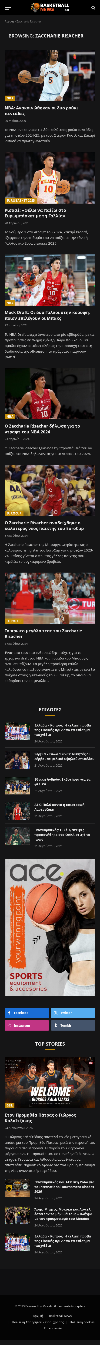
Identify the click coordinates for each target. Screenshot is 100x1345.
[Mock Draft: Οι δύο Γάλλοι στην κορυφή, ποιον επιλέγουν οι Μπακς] (50, 280)
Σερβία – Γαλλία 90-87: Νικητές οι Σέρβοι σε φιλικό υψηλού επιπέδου (64, 756)
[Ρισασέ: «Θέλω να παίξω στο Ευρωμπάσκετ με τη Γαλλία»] (50, 177)
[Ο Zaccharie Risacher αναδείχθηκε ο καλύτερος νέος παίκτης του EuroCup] (50, 490)
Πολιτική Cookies (82, 1322)
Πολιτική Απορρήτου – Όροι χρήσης (38, 1322)
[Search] (92, 7)
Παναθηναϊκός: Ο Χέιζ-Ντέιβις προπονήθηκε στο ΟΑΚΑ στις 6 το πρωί (62, 835)
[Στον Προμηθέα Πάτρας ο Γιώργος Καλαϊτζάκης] (50, 1082)
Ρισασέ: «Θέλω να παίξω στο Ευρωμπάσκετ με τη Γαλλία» (35, 213)
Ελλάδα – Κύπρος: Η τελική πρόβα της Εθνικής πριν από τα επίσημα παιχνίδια (62, 730)
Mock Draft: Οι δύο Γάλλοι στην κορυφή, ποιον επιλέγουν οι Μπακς (47, 315)
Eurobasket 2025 (21, 200)
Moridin (48, 1306)
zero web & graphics (71, 1306)
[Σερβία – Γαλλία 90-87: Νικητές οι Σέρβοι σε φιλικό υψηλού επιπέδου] (17, 760)
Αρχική (9, 21)
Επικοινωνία (53, 1328)
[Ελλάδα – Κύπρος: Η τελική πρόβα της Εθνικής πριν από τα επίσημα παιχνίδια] (17, 731)
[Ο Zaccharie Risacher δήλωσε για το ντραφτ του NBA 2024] (50, 393)
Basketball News (60, 1316)
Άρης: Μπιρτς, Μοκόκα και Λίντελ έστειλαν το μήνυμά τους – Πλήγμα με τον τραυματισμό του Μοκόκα (63, 1214)
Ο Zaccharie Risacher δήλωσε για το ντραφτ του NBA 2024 (42, 428)
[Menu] (8, 7)
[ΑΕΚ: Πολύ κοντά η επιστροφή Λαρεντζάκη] (17, 811)
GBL (10, 1105)
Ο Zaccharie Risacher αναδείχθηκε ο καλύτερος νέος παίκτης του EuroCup (44, 525)
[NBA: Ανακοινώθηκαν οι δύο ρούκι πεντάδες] (50, 75)
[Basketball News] (50, 7)
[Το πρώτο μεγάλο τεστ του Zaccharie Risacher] (50, 598)
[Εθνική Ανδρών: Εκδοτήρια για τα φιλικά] (17, 785)
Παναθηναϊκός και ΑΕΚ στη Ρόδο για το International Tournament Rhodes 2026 (64, 1187)
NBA (10, 98)
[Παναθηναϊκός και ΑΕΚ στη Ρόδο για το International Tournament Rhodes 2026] (17, 1188)
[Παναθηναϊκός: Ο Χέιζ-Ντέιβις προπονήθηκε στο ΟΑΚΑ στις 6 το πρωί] (17, 836)
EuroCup (14, 513)
